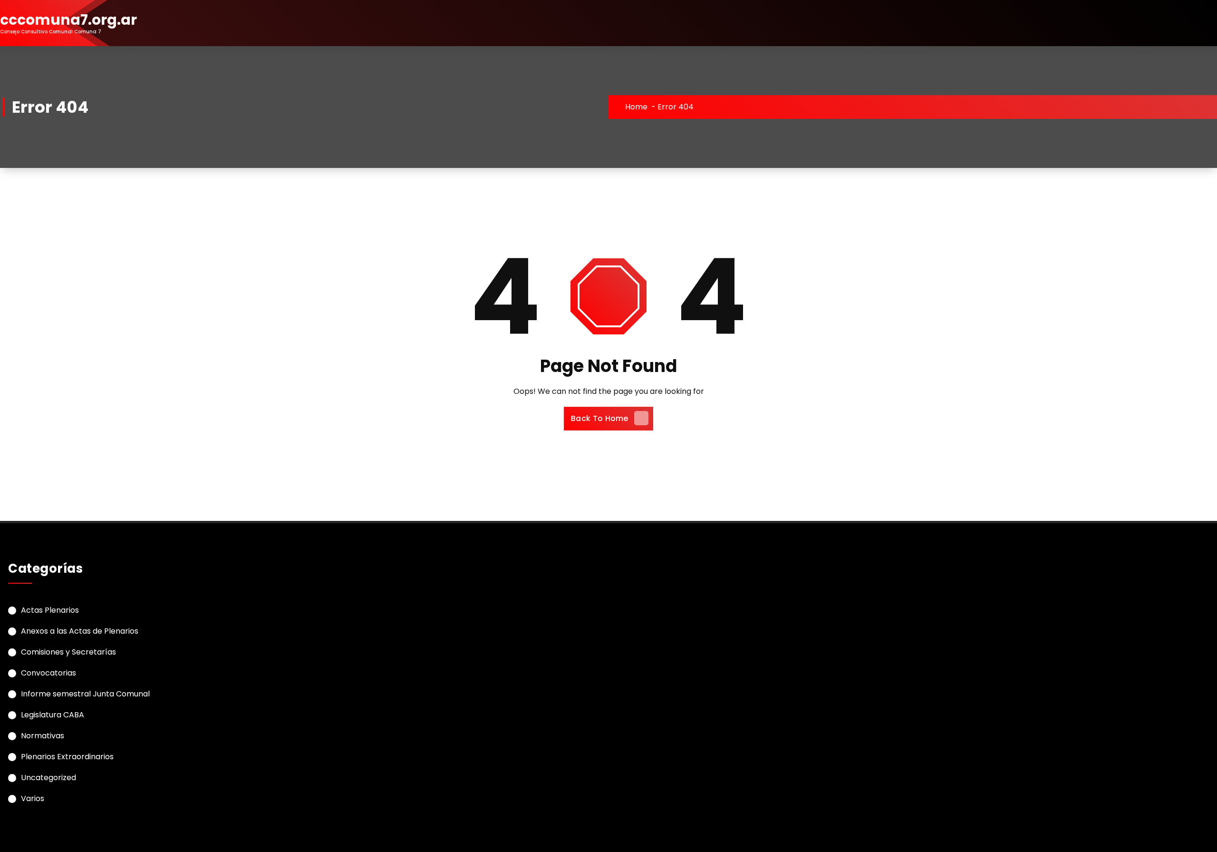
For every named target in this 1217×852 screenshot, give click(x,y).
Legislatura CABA (52, 714)
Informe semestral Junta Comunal (85, 693)
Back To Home (599, 418)
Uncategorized (48, 777)
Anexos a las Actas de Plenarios (79, 631)
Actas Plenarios (50, 610)
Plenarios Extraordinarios (67, 756)
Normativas (42, 735)
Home (636, 106)
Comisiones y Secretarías (68, 651)
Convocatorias (48, 672)
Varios (32, 798)
